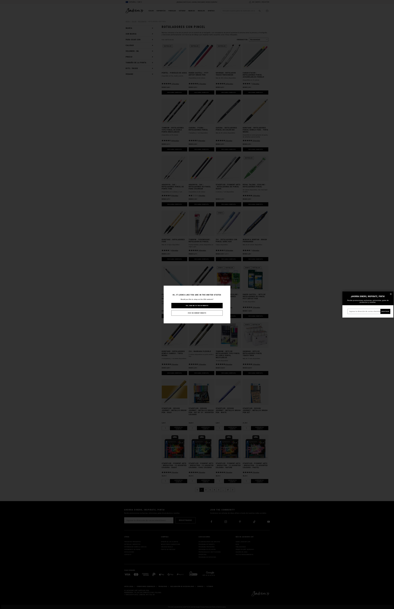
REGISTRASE (385, 311)
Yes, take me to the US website (197, 305)
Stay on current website (197, 313)
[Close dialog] (391, 294)
